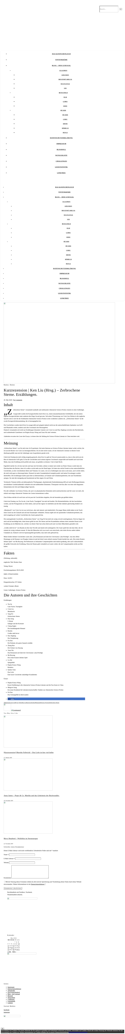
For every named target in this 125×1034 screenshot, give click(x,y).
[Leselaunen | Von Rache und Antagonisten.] (16, 710)
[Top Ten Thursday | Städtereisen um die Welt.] (7, 710)
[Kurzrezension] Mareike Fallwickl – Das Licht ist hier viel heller (29, 752)
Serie (65, 106)
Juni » (14, 951)
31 (19, 949)
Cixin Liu (12, 702)
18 (8, 947)
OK (2, 1028)
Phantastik (38, 702)
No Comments (17, 400)
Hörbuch (65, 128)
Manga (65, 132)
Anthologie (7, 702)
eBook (65, 123)
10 (19, 944)
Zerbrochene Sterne (54, 702)
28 (13, 949)
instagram (7, 1012)
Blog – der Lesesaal (61, 65)
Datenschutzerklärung (61, 138)
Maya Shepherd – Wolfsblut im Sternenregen (21, 838)
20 (11, 947)
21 (13, 947)
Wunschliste (61, 155)
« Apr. (9, 951)
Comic (65, 119)
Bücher (63, 110)
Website (6, 862)
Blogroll (61, 149)
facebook (6, 1010)
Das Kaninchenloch (61, 54)
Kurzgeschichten (30, 702)
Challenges (61, 161)
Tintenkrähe (61, 59)
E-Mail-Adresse (9, 858)
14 (13, 946)
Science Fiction (45, 702)
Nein (72, 1032)
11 (8, 946)
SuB (65, 88)
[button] (11, 699)
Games (65, 101)
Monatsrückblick (65, 79)
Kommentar (7, 878)
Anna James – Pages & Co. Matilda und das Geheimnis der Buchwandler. (31, 795)
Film (65, 97)
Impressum (61, 143)
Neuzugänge (65, 84)
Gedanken (65, 75)
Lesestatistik (61, 167)
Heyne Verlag (18, 702)
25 (8, 949)
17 (19, 946)
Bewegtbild (63, 92)
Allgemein (63, 70)
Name (6, 854)
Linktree (61, 173)
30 (17, 949)
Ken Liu (24, 702)
